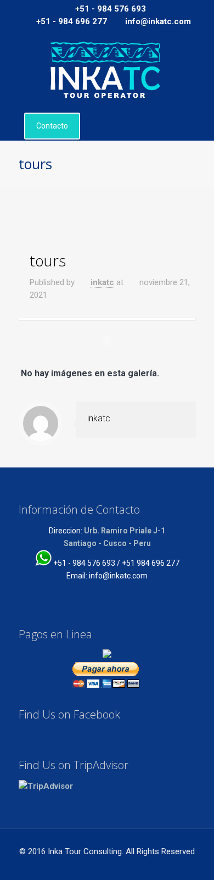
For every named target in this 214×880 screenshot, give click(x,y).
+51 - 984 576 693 (110, 9)
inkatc (102, 282)
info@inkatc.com (158, 21)
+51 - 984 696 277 (71, 21)
